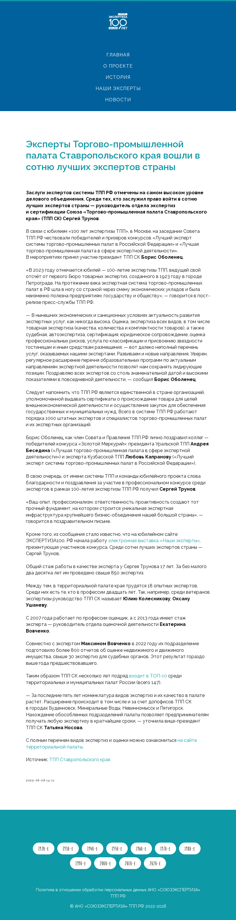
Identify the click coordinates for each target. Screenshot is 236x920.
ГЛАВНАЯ (118, 55)
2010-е (130, 863)
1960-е (141, 848)
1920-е (43, 848)
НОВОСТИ (118, 99)
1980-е (189, 848)
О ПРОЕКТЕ (118, 66)
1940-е (92, 848)
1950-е (117, 848)
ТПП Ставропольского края (79, 759)
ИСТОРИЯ (118, 77)
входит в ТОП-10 (148, 676)
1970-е (165, 848)
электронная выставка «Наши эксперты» (154, 540)
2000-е (105, 863)
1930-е (68, 848)
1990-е (80, 863)
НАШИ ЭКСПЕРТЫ (118, 88)
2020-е (155, 863)
